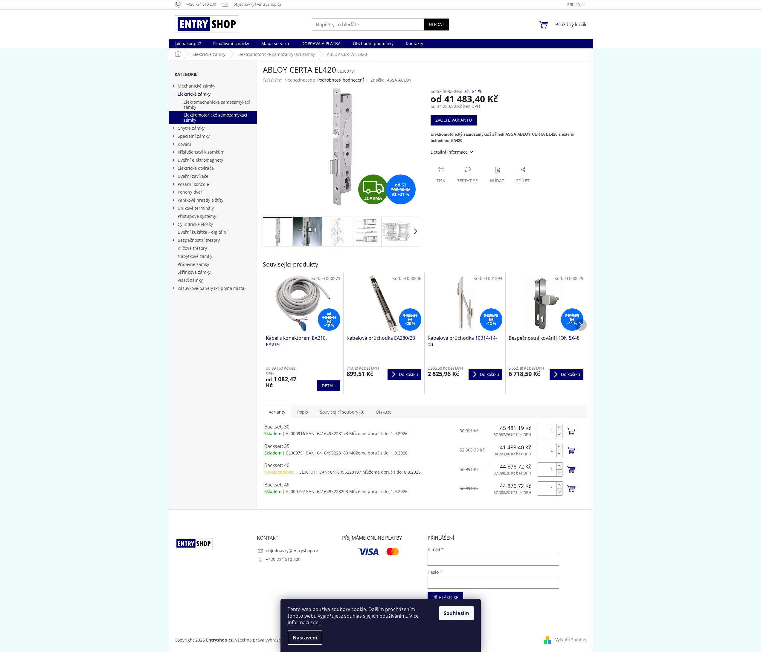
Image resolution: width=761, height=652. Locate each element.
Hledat (436, 24)
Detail (328, 385)
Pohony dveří (191, 192)
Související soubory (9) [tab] (342, 412)
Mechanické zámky (196, 86)
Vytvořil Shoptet (571, 639)
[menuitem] (188, 43)
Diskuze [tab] (384, 412)
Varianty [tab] (277, 412)
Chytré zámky (191, 128)
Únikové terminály (196, 208)
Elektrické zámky (194, 94)
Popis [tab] (302, 412)
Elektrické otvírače (196, 168)
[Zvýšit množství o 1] (559, 427)
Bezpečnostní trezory (199, 240)
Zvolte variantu (453, 120)
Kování (184, 144)
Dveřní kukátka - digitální (203, 232)
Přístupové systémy (197, 216)
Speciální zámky (194, 136)
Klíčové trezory (192, 248)
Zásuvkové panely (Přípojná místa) (211, 288)
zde (314, 622)
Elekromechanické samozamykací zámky (217, 104)
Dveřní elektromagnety (200, 160)
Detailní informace (449, 152)
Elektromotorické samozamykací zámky (215, 117)
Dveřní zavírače (193, 176)
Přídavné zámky (193, 264)
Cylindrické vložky (195, 224)
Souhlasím (456, 613)
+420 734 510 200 (283, 559)
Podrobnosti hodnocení (340, 80)
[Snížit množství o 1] (559, 434)
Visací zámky (190, 280)
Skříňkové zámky (194, 272)
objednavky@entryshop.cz (292, 550)
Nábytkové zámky (195, 256)
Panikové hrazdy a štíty (200, 200)
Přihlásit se (445, 597)
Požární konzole (193, 184)
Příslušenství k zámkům (201, 152)
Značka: (390, 80)
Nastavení (305, 637)
